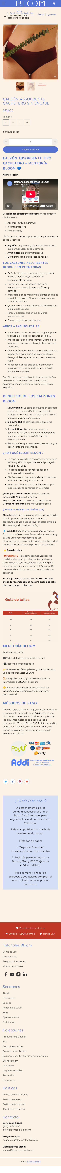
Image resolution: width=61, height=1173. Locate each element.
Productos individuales (21, 13)
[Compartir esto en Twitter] (5, 781)
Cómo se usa (10, 951)
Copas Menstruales (13, 1046)
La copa (7, 1002)
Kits (5, 1041)
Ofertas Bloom (10, 1060)
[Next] (53, 52)
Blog (5, 1012)
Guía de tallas (10, 956)
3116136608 (14, 1126)
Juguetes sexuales (12, 1070)
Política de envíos (12, 1099)
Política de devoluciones (15, 1094)
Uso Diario (8, 1065)
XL (27, 122)
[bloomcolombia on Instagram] (18, 975)
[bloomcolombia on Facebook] (6, 975)
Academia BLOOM (12, 1007)
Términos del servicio (14, 1109)
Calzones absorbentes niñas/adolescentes (25, 1055)
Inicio (19, 11)
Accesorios (8, 1075)
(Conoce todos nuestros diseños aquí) (23, 509)
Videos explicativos (13, 966)
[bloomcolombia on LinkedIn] (25, 975)
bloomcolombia (34, 1162)
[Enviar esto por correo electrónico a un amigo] (27, 781)
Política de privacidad (14, 1104)
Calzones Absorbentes (14, 1051)
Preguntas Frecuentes (14, 961)
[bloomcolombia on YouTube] (12, 975)
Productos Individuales (15, 1036)
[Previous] (7, 52)
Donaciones (9, 1080)
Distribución (9, 1022)
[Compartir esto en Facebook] (12, 781)
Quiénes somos (11, 1017)
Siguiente (51, 14)
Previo (41, 14)
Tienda (6, 993)
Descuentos (9, 998)
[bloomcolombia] (30, 3)
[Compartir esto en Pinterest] (20, 781)
